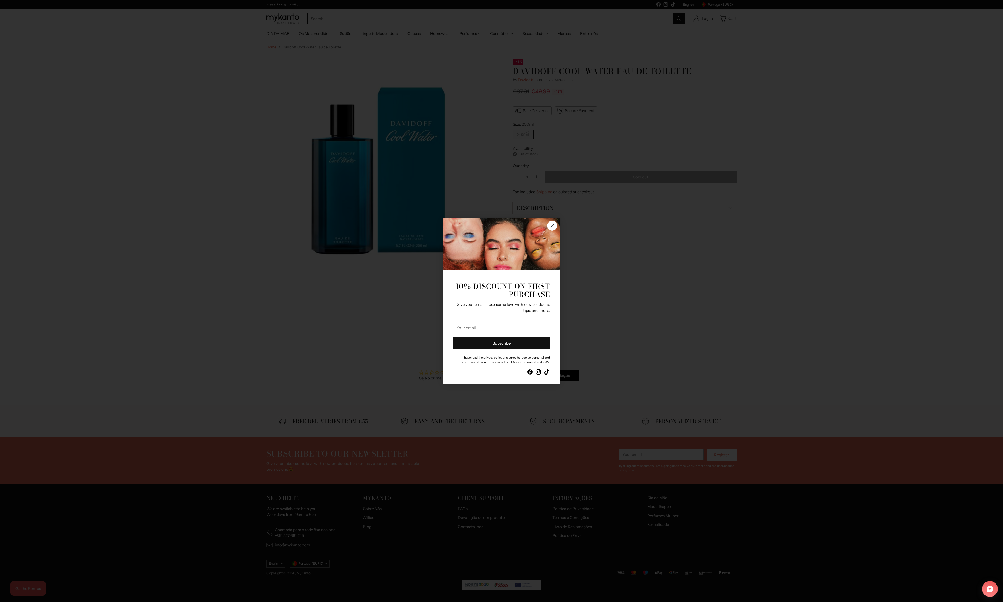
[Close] (552, 226)
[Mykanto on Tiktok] (547, 373)
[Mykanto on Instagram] (538, 373)
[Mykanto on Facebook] (530, 373)
